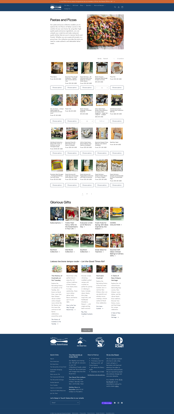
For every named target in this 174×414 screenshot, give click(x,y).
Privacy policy (83, 413)
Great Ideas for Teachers (100, 251)
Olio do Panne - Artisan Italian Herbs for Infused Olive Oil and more (57, 111)
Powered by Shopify (66, 413)
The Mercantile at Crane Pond (58, 367)
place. (117, 386)
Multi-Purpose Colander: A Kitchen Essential (85, 110)
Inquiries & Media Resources (58, 390)
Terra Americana (54, 361)
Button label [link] (87, 330)
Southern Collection (84, 251)
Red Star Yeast (114, 142)
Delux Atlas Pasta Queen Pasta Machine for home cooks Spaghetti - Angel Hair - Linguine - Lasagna (102, 111)
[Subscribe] (78, 403)
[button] (67, 5)
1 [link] (82, 194)
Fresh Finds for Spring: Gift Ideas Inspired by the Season (101, 226)
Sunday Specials (54, 382)
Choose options (57, 87)
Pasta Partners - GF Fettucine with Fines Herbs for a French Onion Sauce (86, 79)
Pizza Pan (112, 77)
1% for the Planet (112, 355)
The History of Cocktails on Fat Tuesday (56, 321)
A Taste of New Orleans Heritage (115, 315)
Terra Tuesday (54, 385)
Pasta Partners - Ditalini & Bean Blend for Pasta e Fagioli (101, 176)
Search (52, 359)
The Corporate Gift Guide (57, 377)
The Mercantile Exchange (57, 379)
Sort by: (100, 58)
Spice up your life (55, 374)
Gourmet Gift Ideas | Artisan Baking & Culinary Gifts (117, 253)
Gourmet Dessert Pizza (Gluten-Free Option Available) (101, 144)
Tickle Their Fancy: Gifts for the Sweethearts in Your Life (71, 226)
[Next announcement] (123, 1)
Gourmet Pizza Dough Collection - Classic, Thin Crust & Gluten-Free (71, 79)
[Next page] (91, 194)
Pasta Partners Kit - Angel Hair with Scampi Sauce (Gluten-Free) (71, 176)
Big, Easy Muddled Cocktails (86, 313)
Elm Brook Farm (54, 364)
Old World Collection (69, 251)
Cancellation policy (110, 413)
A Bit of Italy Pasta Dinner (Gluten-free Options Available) (85, 144)
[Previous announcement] (50, 1)
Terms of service (90, 413)
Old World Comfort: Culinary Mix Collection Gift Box (116, 110)
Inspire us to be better (56, 388)
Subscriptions (55, 223)
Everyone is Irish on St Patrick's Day (86, 225)
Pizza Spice (53, 77)
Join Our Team (54, 393)
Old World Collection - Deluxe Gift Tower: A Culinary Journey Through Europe (56, 144)
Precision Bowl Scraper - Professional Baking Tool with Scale (56, 176)
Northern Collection (54, 251)
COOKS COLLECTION (115, 224)
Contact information (100, 413)
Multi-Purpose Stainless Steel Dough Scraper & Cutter (101, 78)
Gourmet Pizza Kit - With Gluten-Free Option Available (70, 144)
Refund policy (75, 413)
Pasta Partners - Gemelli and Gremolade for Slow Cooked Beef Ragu (116, 176)
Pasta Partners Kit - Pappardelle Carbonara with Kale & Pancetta (86, 176)
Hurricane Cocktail (99, 307)
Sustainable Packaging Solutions (56, 370)
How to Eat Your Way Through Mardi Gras (71, 307)
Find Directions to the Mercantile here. (96, 375)
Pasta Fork (68, 109)
